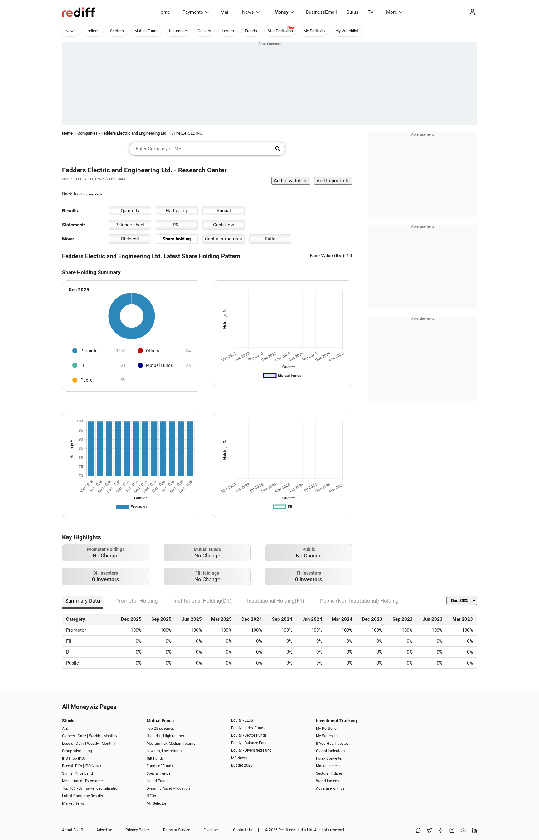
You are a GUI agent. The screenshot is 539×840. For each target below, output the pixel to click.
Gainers (204, 30)
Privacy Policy (137, 830)
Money (281, 12)
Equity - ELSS (242, 720)
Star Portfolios (280, 30)
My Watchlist (346, 30)
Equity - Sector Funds (249, 735)
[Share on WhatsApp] (418, 831)
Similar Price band (77, 773)
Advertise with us (330, 788)
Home (163, 12)
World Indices (327, 781)
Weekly (95, 736)
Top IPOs (78, 758)
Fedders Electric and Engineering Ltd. (134, 133)
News (248, 12)
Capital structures (223, 239)
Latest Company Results (82, 796)
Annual (223, 211)
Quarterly (130, 211)
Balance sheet (130, 225)
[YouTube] (463, 831)
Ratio (270, 239)
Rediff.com (288, 830)
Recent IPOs (72, 766)
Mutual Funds (146, 30)
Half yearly (177, 211)
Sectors (117, 30)
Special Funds (158, 773)
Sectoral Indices (329, 773)
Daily (82, 736)
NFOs (151, 796)
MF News (239, 758)
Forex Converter (329, 758)
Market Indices (328, 766)
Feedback (211, 830)
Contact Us (242, 830)
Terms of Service (176, 830)
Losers (228, 30)
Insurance (178, 30)
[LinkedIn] (474, 831)
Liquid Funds (157, 781)
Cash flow (223, 225)
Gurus (352, 12)
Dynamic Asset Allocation (168, 788)
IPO (65, 758)
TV (371, 12)
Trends (251, 30)
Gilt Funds (155, 758)
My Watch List (328, 736)
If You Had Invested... (334, 743)
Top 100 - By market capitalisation (90, 788)
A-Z (65, 728)
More (391, 12)
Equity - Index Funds (248, 728)
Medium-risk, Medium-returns (171, 743)
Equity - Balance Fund (249, 743)
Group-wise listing (77, 751)
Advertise (104, 830)
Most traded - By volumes (83, 781)
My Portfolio (314, 30)
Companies (87, 133)
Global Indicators (330, 751)
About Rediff (72, 830)
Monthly (110, 736)
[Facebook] (440, 831)
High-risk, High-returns (165, 736)
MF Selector (156, 803)
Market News (73, 803)
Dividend (130, 239)
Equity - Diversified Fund (251, 750)
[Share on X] (429, 831)
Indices (93, 30)
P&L (177, 225)
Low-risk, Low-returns (164, 751)
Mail (225, 12)
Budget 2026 (242, 765)
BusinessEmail (321, 12)
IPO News (93, 766)
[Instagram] (451, 831)
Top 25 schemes (160, 728)
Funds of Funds (160, 766)
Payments (192, 12)
